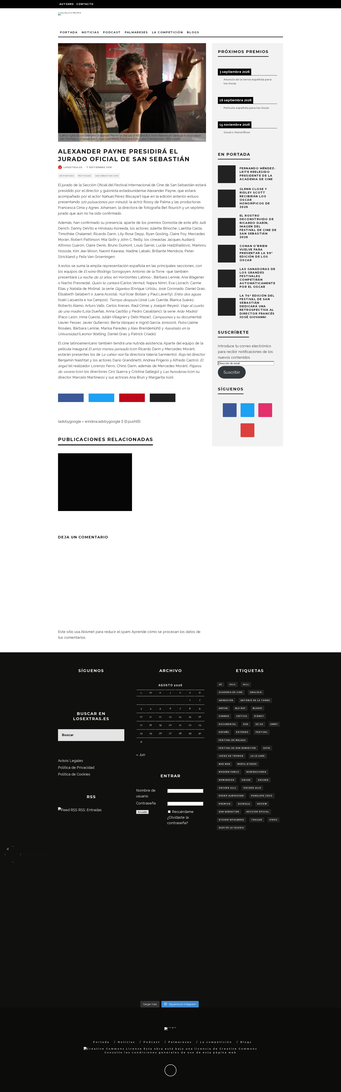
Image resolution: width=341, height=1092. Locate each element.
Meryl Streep (247, 764)
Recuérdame (183, 812)
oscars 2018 (252, 788)
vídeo (273, 820)
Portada (69, 32)
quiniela (244, 804)
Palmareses (136, 32)
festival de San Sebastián (237, 748)
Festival (262, 732)
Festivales (84, 176)
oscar (246, 780)
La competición (167, 32)
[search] (118, 735)
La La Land (258, 756)
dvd (245, 724)
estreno (242, 732)
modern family (229, 772)
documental (227, 724)
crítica (241, 716)
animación (226, 700)
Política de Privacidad (76, 767)
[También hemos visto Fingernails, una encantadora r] (128, 926)
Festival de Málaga (232, 740)
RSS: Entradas (89, 810)
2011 (246, 684)
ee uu (259, 724)
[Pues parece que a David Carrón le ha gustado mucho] (46, 929)
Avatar (223, 708)
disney (259, 716)
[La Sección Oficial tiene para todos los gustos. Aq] (128, 963)
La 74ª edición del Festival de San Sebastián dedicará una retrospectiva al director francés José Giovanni (257, 306)
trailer (256, 820)
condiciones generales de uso (163, 1052)
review (262, 804)
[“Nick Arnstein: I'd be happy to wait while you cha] (293, 966)
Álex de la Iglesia (231, 828)
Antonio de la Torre (255, 700)
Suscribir (232, 372)
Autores (66, 4)
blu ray (240, 708)
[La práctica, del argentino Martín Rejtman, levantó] (46, 884)
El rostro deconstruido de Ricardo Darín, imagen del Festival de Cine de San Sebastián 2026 (258, 226)
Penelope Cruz (262, 796)
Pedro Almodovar (231, 796)
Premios (225, 804)
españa (224, 732)
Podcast (112, 32)
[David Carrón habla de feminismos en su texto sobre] (211, 932)
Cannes (224, 716)
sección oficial (257, 812)
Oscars (263, 780)
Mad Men (224, 764)
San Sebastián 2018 (106, 176)
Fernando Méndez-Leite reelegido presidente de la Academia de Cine (257, 174)
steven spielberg (231, 820)
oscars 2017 (227, 788)
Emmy (274, 724)
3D (220, 684)
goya (266, 748)
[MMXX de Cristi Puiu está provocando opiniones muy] (128, 884)
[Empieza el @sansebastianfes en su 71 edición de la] (211, 966)
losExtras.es (73, 167)
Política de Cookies (74, 774)
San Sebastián (229, 812)
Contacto (85, 4)
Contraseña (146, 803)
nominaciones (256, 772)
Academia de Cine (231, 692)
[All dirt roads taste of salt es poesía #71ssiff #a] (293, 881)
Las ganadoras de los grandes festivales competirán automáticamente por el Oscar (257, 278)
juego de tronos (231, 756)
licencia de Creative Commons (226, 1048)
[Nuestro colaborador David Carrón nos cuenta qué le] (46, 974)
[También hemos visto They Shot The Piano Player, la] (293, 926)
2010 (233, 684)
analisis (256, 692)
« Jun (140, 755)
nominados (226, 780)
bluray (257, 708)
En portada (67, 176)
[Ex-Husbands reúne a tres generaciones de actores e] (211, 889)
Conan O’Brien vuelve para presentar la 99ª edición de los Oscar (256, 253)
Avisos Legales (70, 761)
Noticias (90, 32)
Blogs (193, 32)
